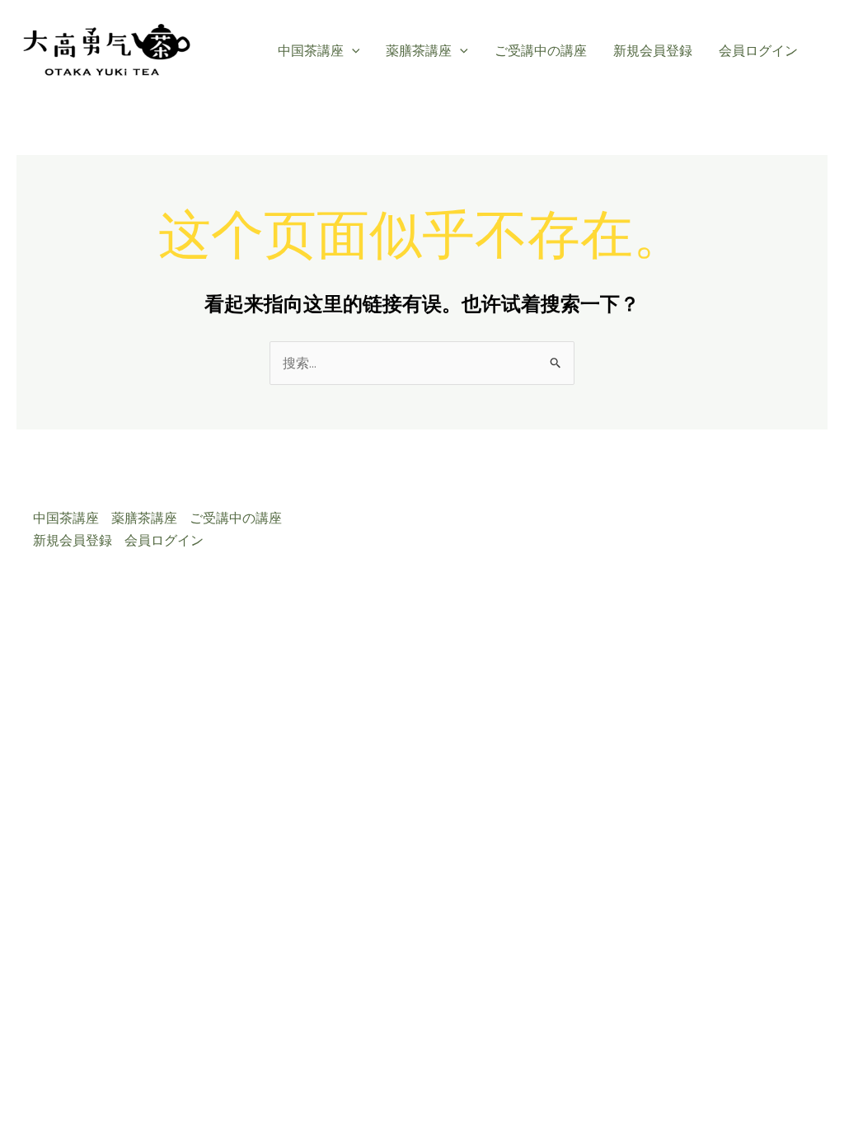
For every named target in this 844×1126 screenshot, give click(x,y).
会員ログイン (758, 50)
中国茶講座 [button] (311, 50)
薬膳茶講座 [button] (419, 50)
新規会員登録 (652, 50)
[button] (352, 51)
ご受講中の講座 (541, 50)
